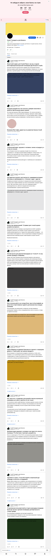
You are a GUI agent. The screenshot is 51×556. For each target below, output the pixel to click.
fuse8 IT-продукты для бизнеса (17, 60)
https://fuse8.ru (20, 45)
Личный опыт (12, 106)
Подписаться (32, 37)
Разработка (12, 145)
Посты (8, 53)
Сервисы (12, 61)
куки (9, 550)
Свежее (8, 57)
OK (47, 550)
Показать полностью (12, 95)
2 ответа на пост (11, 391)
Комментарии (14, 53)
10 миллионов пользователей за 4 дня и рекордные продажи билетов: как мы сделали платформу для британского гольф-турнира (25, 509)
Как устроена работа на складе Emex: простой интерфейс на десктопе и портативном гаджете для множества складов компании (25, 305)
